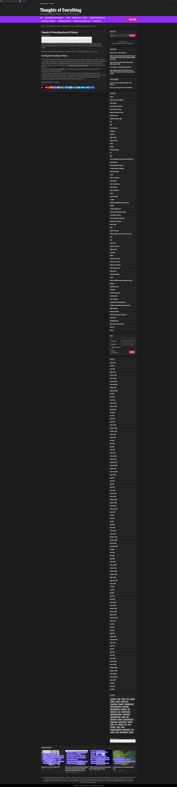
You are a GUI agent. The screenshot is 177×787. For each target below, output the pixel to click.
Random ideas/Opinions (115, 265)
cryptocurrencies (114, 140)
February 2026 (113, 375)
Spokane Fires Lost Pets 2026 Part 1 (118, 53)
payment (120, 719)
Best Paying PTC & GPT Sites (116, 106)
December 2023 (113, 428)
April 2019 (112, 596)
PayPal (112, 724)
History (111, 193)
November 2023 (113, 431)
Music (111, 237)
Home (41, 18)
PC (115, 724)
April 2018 (112, 633)
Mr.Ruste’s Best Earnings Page (127, 777)
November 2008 (113, 670)
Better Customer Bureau (115, 109)
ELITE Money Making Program (116, 165)
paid (128, 717)
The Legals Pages (97, 21)
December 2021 (113, 499)
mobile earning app (114, 230)
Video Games (113, 318)
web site (112, 732)
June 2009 (112, 655)
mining (123, 717)
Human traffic (114, 712)
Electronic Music (113, 162)
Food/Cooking (113, 181)
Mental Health (113, 224)
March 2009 (112, 658)
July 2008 (112, 683)
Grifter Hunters (113, 187)
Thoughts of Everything (60, 9)
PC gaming (120, 724)
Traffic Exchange (126, 730)
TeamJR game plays (114, 286)
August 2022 (113, 475)
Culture (111, 143)
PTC (125, 724)
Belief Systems (113, 103)
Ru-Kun (111, 83)
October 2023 (113, 434)
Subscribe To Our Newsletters (97, 18)
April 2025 (112, 397)
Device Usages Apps (114, 150)
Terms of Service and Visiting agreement (115, 781)
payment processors (128, 719)
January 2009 (113, 664)
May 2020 (112, 555)
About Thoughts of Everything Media (54, 18)
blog (128, 699)
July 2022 (112, 478)
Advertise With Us (76, 18)
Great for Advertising (115, 184)
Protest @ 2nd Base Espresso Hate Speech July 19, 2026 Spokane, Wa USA (100, 768)
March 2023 (112, 453)
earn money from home (116, 707)
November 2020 (113, 540)
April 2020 (112, 559)
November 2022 (113, 465)
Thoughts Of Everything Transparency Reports (120, 305)
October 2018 (113, 614)
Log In (132, 352)
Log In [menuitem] (4, 1)
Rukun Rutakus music (115, 268)
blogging (132, 699)
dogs (111, 156)
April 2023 (112, 450)
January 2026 (113, 378)
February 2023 (113, 456)
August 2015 (113, 642)
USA (132, 730)
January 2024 (113, 425)
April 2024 (112, 419)
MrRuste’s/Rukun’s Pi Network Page (53, 779)
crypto (117, 701)
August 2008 (113, 680)
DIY (110, 153)
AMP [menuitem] (25, 1)
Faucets (111, 174)
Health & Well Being (114, 190)
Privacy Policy (130, 781)
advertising (113, 699)
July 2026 (112, 366)
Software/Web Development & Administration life (121, 280)
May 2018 (112, 630)
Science (111, 277)
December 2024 (113, 406)
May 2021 (112, 521)
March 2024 (112, 422)
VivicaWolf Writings (114, 321)
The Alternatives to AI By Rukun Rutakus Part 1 (121, 67)
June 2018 (112, 627)
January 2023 (113, 459)
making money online (115, 717)
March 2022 (112, 490)
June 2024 (112, 412)
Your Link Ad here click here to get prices (122, 43)
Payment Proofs (113, 249)
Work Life (112, 327)
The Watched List (114, 296)
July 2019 (112, 587)
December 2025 (113, 381)
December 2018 (113, 608)
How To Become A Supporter (48, 21)
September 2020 (114, 546)
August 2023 (113, 437)
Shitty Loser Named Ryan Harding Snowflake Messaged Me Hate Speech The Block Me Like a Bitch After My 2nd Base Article (122, 57)
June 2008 (112, 686)
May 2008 (112, 689)
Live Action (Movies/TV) (115, 209)
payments (130, 722)
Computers (112, 131)
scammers (113, 727)
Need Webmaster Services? (64, 21)
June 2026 (112, 369)
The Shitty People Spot (115, 293)
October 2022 (113, 468)
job (119, 712)
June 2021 (112, 518)
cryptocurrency (124, 701)
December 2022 (113, 462)
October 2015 (113, 636)
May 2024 (112, 415)
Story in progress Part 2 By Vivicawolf (123, 87)
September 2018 (113, 618)
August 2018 (113, 621)
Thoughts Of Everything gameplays (118, 302)
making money (126, 714)
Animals (112, 97)
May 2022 (112, 484)
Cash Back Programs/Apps (116, 118)
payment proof (114, 722)
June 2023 (112, 443)
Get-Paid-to (123, 709)
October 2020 (113, 543)
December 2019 (113, 571)
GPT (129, 709)
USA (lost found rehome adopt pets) (118, 314)
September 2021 (113, 509)
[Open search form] (123, 19)
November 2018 (113, 611)
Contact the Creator (73, 779)
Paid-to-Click (113, 243)
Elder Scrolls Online (115, 709)
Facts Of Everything (114, 171)
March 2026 (112, 372)
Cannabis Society (114, 115)
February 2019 (113, 602)
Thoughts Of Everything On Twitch (81, 21)
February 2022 (113, 493)
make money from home (116, 714)
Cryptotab (121, 704)
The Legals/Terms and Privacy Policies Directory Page (56, 781)
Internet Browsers (114, 196)
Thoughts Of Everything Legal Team (78, 65)
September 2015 (113, 639)
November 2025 (113, 384)
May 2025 (112, 394)
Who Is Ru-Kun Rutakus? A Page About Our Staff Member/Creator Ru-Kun (100, 777)
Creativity (112, 134)
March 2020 (112, 562)
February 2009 (113, 661)
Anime (118, 699)
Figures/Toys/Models (114, 178)
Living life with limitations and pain (118, 212)
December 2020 (113, 537)
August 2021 (113, 512)
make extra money (126, 712)
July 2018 (112, 624)
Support (130, 779)
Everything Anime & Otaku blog (117, 168)
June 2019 (112, 590)
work (117, 732)
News (111, 240)
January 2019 (113, 605)
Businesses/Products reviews (116, 112)
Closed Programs (114, 128)
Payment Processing (114, 246)
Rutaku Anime (113, 271)
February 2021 (113, 531)
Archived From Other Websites (117, 100)
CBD (111, 125)
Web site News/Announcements (117, 324)
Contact (85, 18)
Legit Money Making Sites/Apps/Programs (119, 202)
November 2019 (113, 574)
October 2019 (113, 577)
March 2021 (112, 527)
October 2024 (113, 409)
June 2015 (112, 646)
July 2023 (112, 440)
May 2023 (112, 447)
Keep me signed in (116, 348)
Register (113, 351)
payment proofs (122, 722)
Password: (114, 344)
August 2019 (113, 583)
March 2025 (112, 400)
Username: (114, 341)
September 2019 (113, 580)
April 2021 (112, 524)
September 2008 (114, 677)
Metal (111, 227)
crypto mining (113, 137)
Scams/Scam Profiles (115, 274)
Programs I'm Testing (115, 262)
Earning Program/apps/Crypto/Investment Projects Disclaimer (87, 781)
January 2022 (113, 496)
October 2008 (113, 674)
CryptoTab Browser (129, 704)
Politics (111, 255)
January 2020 (113, 568)
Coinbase (113, 701)
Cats (111, 122)
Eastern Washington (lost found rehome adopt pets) (122, 159)
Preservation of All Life (115, 258)
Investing (112, 199)
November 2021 (113, 503)
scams (118, 727)
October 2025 (113, 387)
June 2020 (112, 552)
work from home (123, 732)
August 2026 (113, 363)
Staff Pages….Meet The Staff (72, 777)
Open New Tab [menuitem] (14, 1)
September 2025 (114, 391)
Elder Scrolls (125, 707)
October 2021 (113, 506)
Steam (122, 727)
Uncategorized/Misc (114, 311)
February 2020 (113, 565)
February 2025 (113, 403)
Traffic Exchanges (114, 308)
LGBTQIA (112, 206)
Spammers (112, 283)
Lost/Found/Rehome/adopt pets (117, 218)
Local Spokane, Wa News (115, 215)
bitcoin (123, 699)
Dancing (112, 146)
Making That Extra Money (115, 221)
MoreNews (93, 785)
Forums (68, 18)
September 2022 (114, 471)
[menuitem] (1, 1)
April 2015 (112, 652)
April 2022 (112, 487)
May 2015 (112, 649)
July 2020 (112, 549)
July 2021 (112, 515)
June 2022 (112, 481)
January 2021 (113, 534)
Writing (111, 330)
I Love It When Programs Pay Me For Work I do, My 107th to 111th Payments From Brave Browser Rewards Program (122, 71)
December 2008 (113, 667)
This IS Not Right (114, 299)
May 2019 (112, 593)
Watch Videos (132, 19)
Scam (129, 724)
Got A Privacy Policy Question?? (88, 779)
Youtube (131, 732)
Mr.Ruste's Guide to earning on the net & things (121, 234)
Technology (112, 290)
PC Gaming (112, 252)
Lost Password (114, 352)
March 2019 (112, 599)
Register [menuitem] (8, 1)
